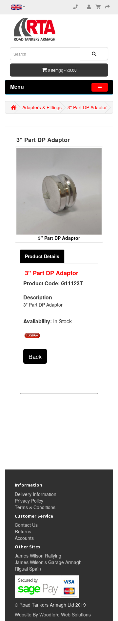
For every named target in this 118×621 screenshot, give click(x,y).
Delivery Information (35, 494)
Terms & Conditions (35, 507)
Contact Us (26, 525)
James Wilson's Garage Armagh (48, 562)
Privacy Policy (29, 500)
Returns (23, 531)
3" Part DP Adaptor (87, 107)
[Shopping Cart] (98, 6)
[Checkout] (107, 6)
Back (35, 356)
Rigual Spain (28, 568)
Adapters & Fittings (42, 107)
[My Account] (89, 6)
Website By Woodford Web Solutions (53, 614)
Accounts (24, 538)
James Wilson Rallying (38, 555)
